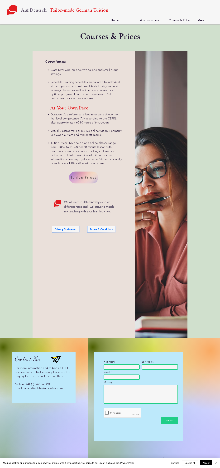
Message (108, 382)
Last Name (148, 361)
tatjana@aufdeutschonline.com (43, 388)
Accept (206, 462)
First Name (109, 361)
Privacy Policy (127, 462)
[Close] (216, 462)
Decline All (190, 462)
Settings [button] (175, 462)
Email (107, 372)
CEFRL (112, 118)
